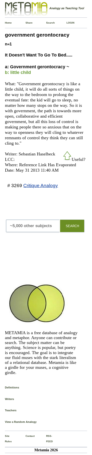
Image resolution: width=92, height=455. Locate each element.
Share (26, 22)
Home (6, 22)
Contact (26, 436)
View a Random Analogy (21, 421)
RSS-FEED (47, 439)
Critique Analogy (40, 185)
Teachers (10, 410)
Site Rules (6, 439)
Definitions (12, 387)
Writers (9, 399)
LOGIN (67, 22)
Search (47, 22)
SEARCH (72, 226)
